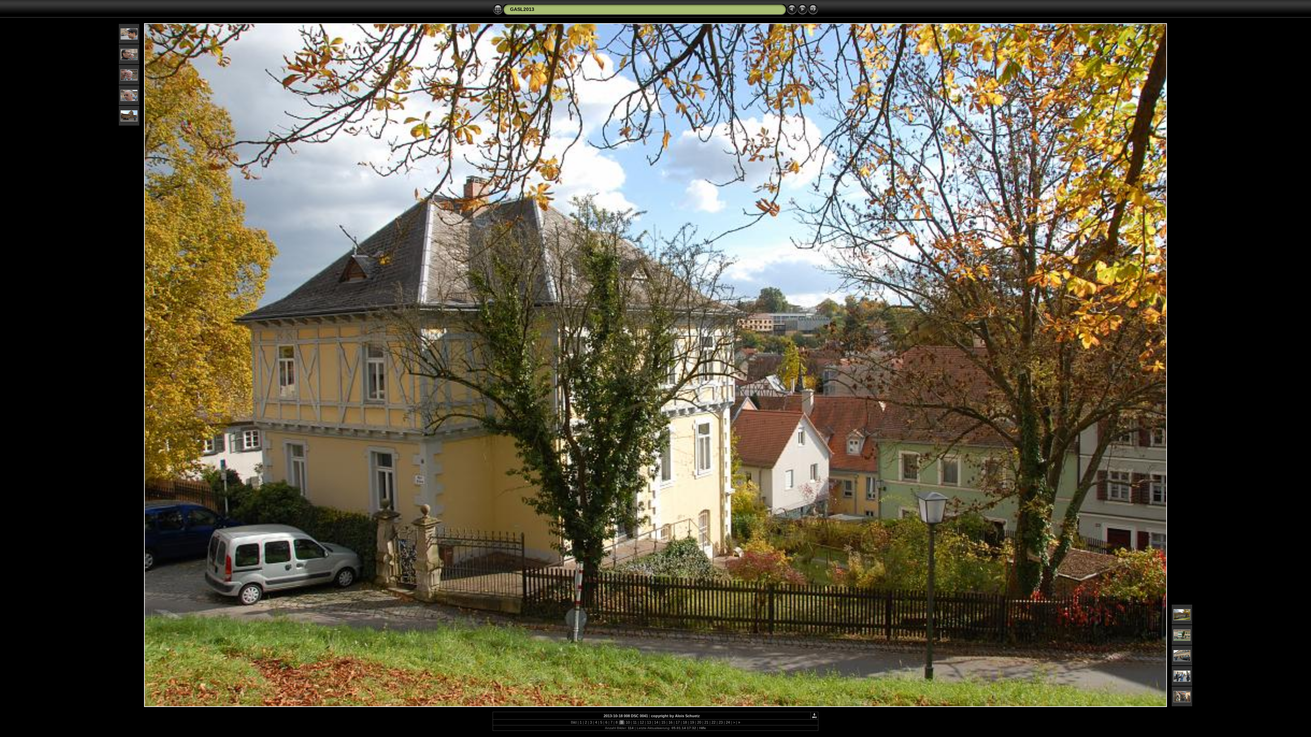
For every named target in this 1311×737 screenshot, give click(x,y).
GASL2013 (522, 9)
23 (721, 722)
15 (663, 722)
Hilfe (702, 728)
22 (713, 722)
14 (656, 722)
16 (670, 722)
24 (728, 722)
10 (628, 722)
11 (635, 722)
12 (642, 722)
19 (692, 722)
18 (685, 722)
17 (678, 722)
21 (706, 722)
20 (699, 722)
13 (649, 722)
